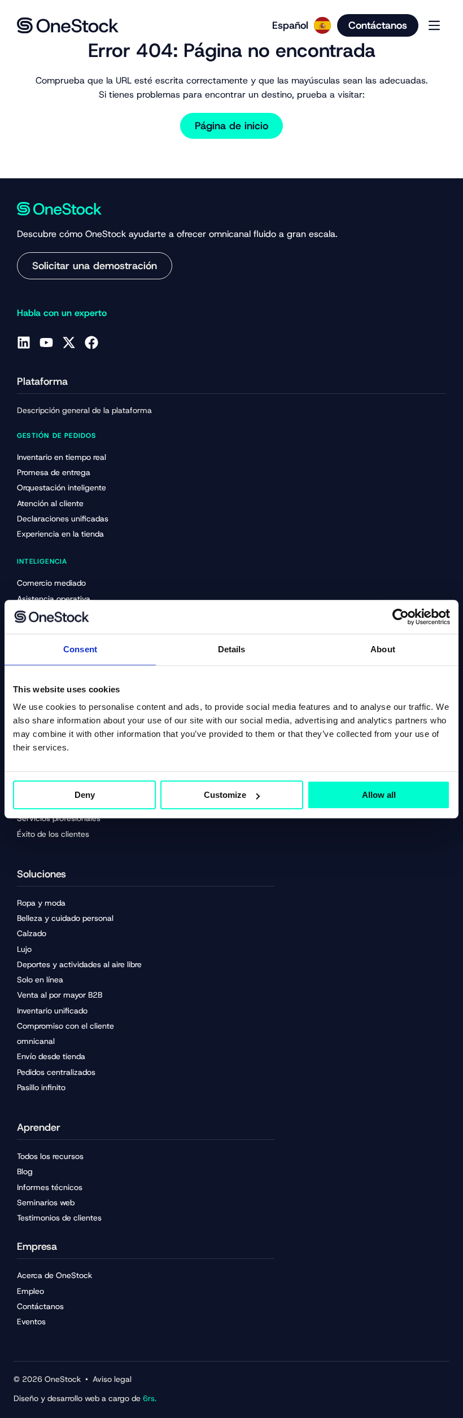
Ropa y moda (41, 903)
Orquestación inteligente (61, 487)
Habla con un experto (62, 313)
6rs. (149, 1398)
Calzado (31, 933)
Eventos (31, 1321)
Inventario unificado (52, 1011)
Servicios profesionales (59, 818)
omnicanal (36, 1041)
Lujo (24, 949)
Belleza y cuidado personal (65, 918)
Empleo (30, 1291)
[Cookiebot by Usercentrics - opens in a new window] (400, 616)
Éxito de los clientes (53, 834)
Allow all (379, 795)
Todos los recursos (50, 1156)
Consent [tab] (80, 649)
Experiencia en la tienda (60, 534)
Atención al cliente (50, 503)
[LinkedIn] (23, 342)
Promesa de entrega (53, 472)
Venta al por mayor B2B (59, 995)
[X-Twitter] (69, 342)
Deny (85, 795)
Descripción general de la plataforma (84, 410)
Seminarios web (46, 1202)
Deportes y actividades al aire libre (79, 964)
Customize (225, 795)
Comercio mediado (51, 583)
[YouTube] (46, 342)
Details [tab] (232, 649)
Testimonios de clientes (59, 1218)
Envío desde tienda (51, 1056)
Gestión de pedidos (57, 435)
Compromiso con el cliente (65, 1026)
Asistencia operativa (53, 599)
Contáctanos (40, 1306)
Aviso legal (112, 1379)
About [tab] (382, 649)
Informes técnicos (49, 1187)
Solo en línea (40, 979)
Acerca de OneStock (54, 1275)
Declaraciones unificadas (62, 518)
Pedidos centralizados (56, 1072)
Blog (25, 1171)
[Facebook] (91, 342)
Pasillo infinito (41, 1087)
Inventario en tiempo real (61, 457)
